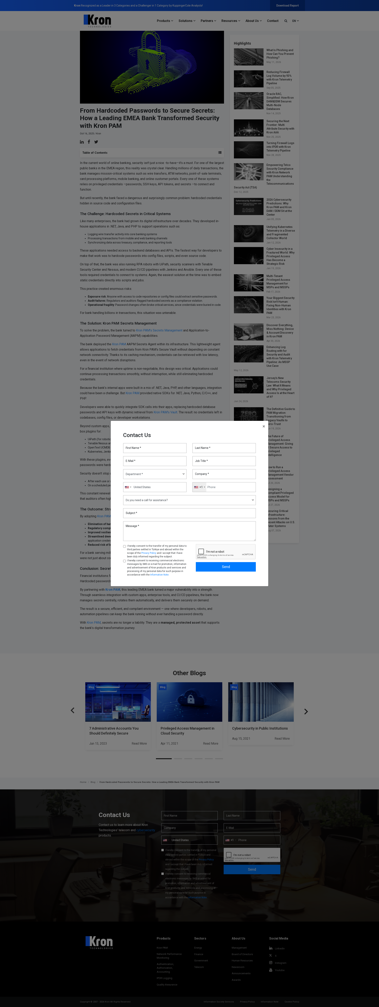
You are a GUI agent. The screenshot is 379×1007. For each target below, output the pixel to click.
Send (226, 567)
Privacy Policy (148, 553)
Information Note (159, 574)
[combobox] (199, 487)
